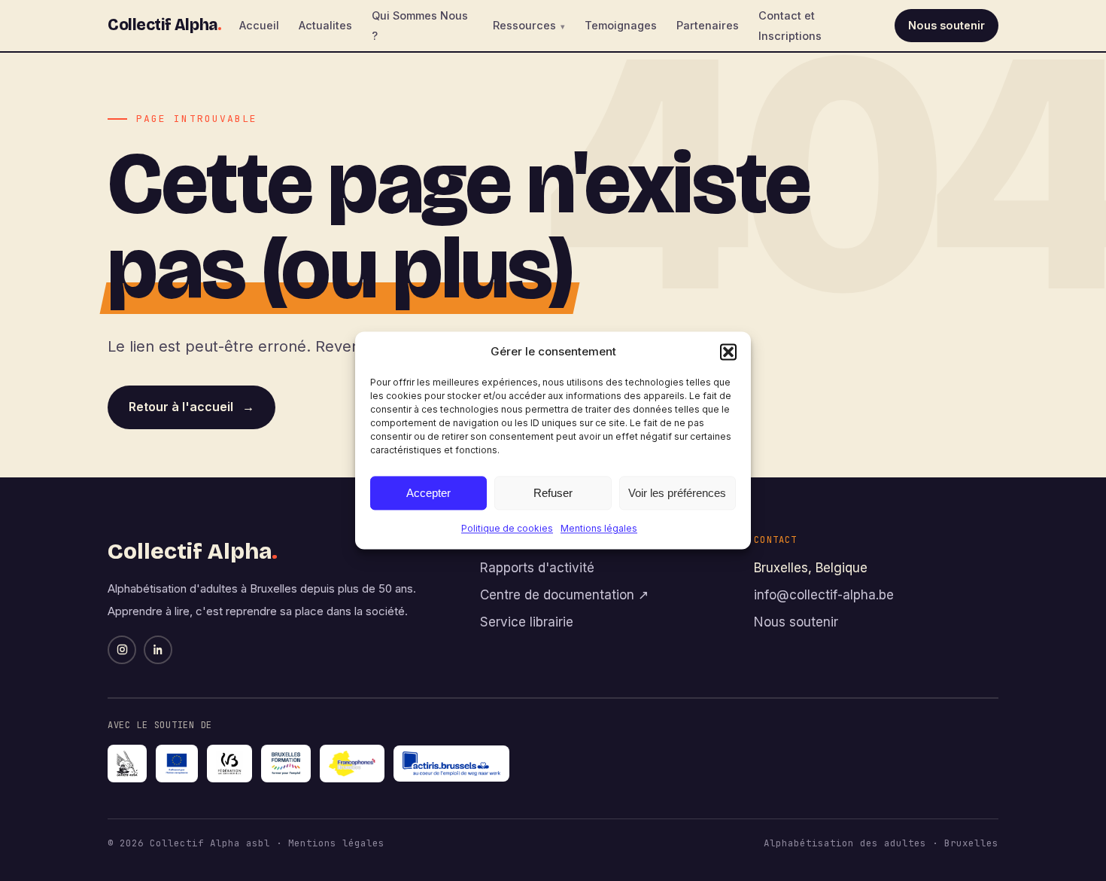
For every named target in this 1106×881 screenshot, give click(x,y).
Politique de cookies (507, 528)
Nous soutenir (946, 25)
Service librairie (526, 622)
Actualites (325, 25)
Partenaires (707, 25)
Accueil (259, 25)
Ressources (524, 25)
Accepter (428, 492)
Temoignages (621, 25)
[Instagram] (122, 650)
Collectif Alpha (164, 25)
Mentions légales (599, 528)
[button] (728, 351)
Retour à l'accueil (191, 406)
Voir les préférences (677, 492)
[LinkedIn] (158, 650)
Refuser (553, 492)
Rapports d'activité (537, 567)
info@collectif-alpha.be (824, 594)
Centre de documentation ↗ (564, 594)
